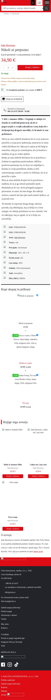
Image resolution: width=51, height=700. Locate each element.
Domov (6, 14)
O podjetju (5, 634)
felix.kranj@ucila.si (8, 601)
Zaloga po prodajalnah (14, 99)
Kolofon (4, 687)
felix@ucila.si (10, 592)
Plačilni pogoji (6, 611)
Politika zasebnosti (8, 680)
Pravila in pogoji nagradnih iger (13, 638)
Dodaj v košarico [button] (13, 476)
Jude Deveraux (8, 45)
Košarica (4, 628)
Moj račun (5, 624)
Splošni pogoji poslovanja (10, 607)
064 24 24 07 (12, 111)
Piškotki (4, 691)
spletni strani (38, 551)
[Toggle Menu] (47, 2)
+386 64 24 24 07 (11, 583)
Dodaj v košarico (32, 67)
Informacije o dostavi (9, 615)
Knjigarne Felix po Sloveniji (11, 642)
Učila (3, 646)
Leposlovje (15, 14)
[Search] (46, 8)
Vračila (3, 619)
